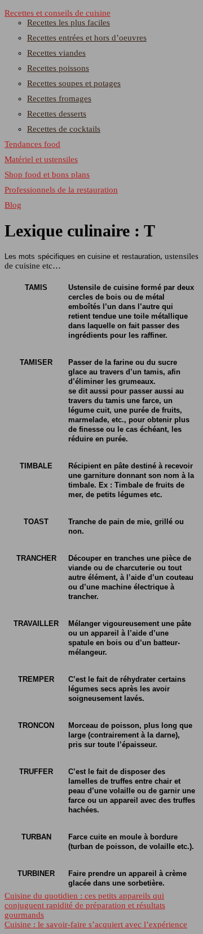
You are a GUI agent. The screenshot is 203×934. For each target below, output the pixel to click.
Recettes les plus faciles (68, 22)
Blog (13, 204)
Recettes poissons (58, 68)
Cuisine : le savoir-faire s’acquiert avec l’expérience (96, 924)
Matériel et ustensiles (41, 159)
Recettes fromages (59, 98)
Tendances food (32, 144)
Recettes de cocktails (63, 128)
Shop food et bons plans (47, 174)
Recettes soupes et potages (74, 83)
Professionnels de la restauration (61, 189)
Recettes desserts (56, 113)
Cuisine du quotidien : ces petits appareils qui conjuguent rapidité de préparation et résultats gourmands (85, 905)
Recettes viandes (56, 52)
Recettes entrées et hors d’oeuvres (87, 37)
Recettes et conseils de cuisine (58, 12)
